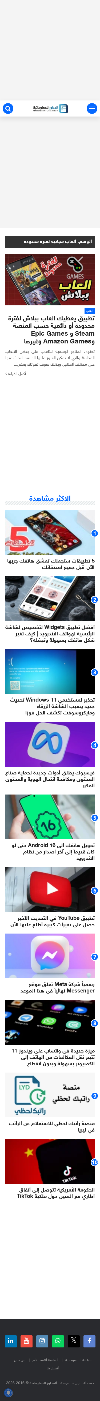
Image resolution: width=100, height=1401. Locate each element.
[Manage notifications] (8, 1392)
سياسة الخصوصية (78, 1360)
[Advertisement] (50, 50)
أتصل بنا (53, 1368)
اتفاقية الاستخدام (45, 1360)
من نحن (19, 1360)
